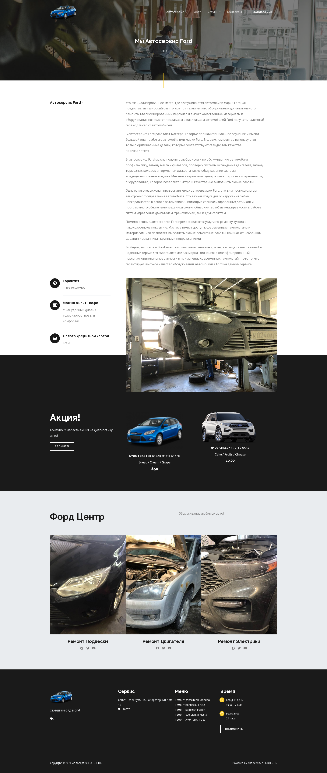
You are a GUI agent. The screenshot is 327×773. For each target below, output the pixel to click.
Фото (198, 12)
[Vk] (51, 718)
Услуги (212, 12)
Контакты (234, 12)
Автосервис (175, 12)
